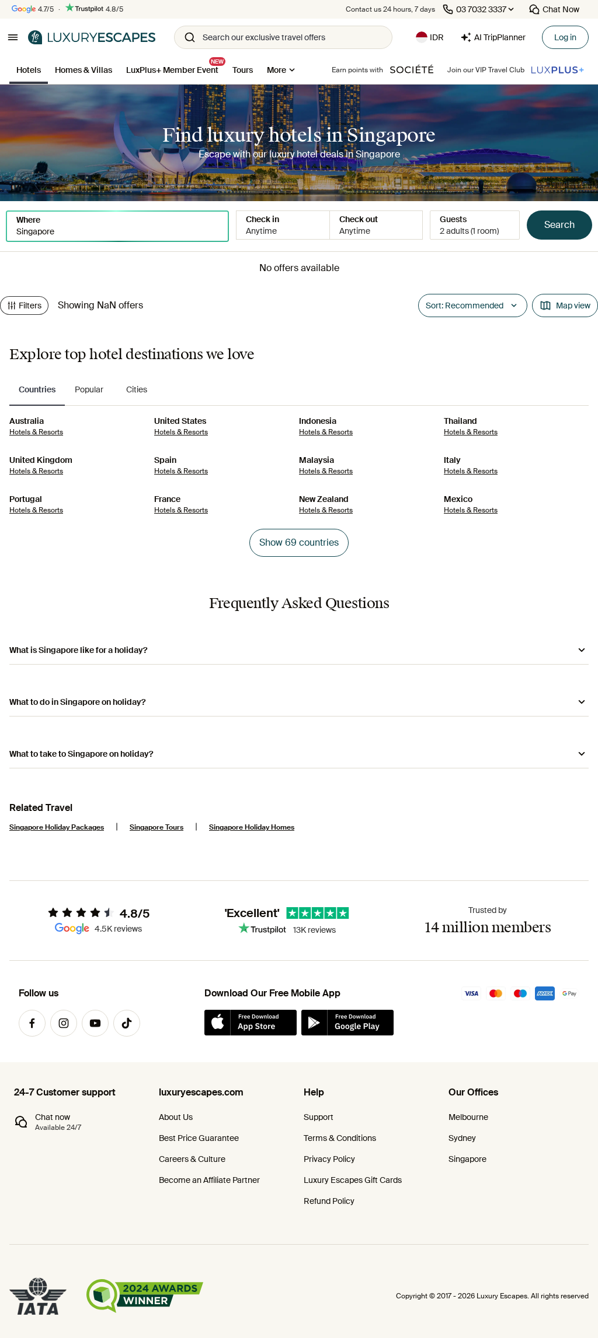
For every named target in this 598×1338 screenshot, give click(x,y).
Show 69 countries (299, 542)
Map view (573, 305)
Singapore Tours (156, 827)
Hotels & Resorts (36, 432)
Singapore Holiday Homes (251, 827)
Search (559, 225)
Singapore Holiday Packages (56, 827)
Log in (565, 37)
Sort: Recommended (464, 305)
